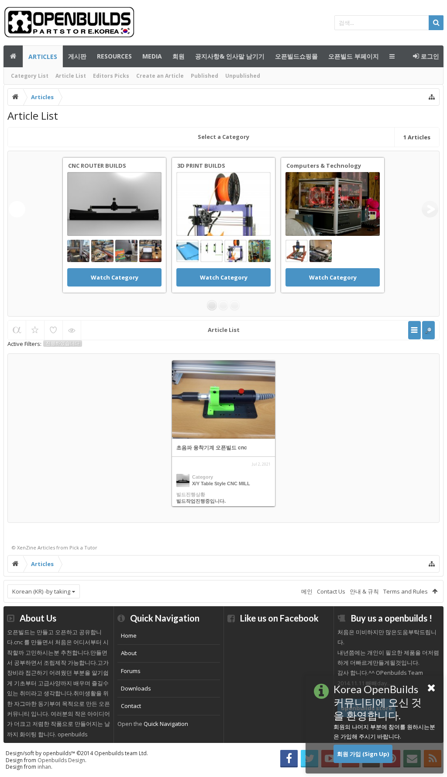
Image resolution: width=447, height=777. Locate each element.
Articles (42, 56)
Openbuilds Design (61, 760)
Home (129, 635)
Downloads (136, 688)
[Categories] (414, 330)
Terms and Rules (405, 591)
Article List (70, 75)
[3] (235, 305)
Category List (29, 75)
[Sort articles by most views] (72, 330)
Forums (131, 671)
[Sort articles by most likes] (53, 330)
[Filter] (428, 330)
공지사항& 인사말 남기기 (230, 56)
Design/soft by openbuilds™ (77, 753)
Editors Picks (111, 75)
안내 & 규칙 (364, 591)
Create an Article (160, 75)
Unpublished (242, 75)
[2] (223, 305)
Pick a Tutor (83, 547)
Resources (114, 56)
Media (152, 56)
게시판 (77, 56)
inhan (44, 766)
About (129, 653)
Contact (131, 706)
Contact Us (331, 591)
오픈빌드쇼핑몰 (296, 56)
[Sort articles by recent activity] (17, 330)
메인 (13, 56)
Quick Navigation (166, 724)
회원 (178, 56)
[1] (212, 305)
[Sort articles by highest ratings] (35, 330)
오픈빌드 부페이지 (353, 56)
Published (204, 75)
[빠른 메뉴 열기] (431, 97)
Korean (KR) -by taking (41, 591)
